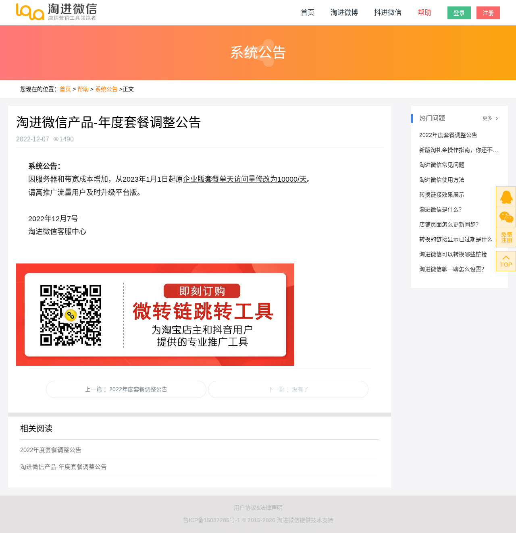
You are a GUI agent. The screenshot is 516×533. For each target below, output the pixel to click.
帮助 (424, 13)
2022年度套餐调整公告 (50, 449)
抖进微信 (388, 13)
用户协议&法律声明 (258, 507)
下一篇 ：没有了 (288, 389)
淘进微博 (344, 13)
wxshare (303, 528)
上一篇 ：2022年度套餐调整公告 (126, 389)
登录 (459, 13)
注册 (488, 13)
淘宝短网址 (216, 528)
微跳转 (240, 528)
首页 (307, 13)
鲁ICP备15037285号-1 (211, 520)
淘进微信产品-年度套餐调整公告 (63, 466)
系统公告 (106, 89)
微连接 (283, 528)
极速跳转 (261, 528)
